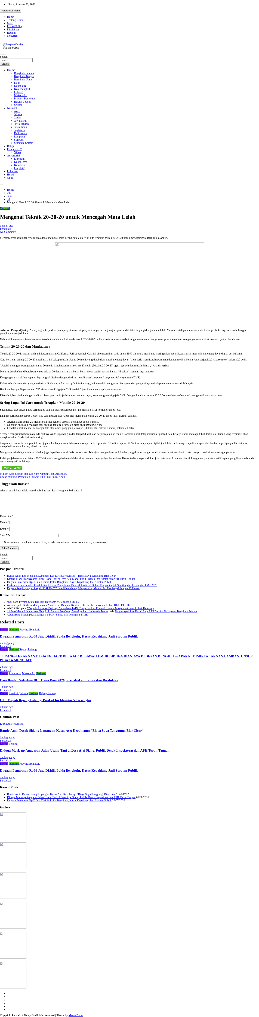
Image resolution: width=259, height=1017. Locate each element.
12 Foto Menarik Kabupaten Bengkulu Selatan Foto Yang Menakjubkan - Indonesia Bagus (57, 611)
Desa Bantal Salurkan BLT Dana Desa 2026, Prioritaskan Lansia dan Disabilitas (59, 680)
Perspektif (5, 228)
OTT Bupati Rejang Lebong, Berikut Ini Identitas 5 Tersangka (45, 700)
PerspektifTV (14, 149)
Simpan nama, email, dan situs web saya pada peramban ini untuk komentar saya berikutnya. (55, 542)
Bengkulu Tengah (24, 76)
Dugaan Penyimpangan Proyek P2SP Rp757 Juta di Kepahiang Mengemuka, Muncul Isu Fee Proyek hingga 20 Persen (73, 588)
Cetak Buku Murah (18, 614)
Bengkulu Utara (23, 79)
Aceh (17, 111)
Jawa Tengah (21, 123)
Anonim (11, 605)
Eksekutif (19, 158)
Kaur (17, 82)
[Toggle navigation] (1, 54)
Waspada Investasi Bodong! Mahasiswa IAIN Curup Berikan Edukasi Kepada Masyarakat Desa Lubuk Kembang (90, 608)
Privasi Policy (14, 26)
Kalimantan (20, 133)
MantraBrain (76, 1015)
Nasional (12, 107)
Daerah (11, 69)
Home (10, 16)
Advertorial (13, 155)
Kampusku (20, 165)
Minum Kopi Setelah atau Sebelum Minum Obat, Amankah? (33, 473)
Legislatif (19, 168)
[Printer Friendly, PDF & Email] (12, 468)
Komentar (6, 516)
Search (4, 56)
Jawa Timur (20, 126)
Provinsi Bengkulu (24, 98)
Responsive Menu (10, 10)
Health (10, 174)
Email (4, 528)
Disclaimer (13, 29)
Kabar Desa (20, 161)
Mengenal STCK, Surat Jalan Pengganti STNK (61, 614)
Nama (4, 522)
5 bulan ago (6, 686)
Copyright (12, 35)
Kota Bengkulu (22, 88)
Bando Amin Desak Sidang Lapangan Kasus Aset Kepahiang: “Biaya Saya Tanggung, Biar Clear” (62, 575)
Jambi (17, 117)
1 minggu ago (7, 737)
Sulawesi (19, 139)
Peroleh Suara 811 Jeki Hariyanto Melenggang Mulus (49, 601)
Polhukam (12, 171)
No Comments (8, 231)
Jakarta (18, 114)
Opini (10, 177)
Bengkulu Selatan (24, 73)
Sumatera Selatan (23, 142)
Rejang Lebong (22, 101)
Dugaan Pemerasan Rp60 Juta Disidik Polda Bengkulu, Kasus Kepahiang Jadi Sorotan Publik (59, 581)
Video (17, 152)
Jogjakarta (19, 130)
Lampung (19, 136)
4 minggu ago (7, 643)
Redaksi (11, 32)
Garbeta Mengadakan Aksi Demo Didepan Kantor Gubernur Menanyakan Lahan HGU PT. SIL (76, 605)
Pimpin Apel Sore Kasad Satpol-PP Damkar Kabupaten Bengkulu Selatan (156, 611)
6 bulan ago (6, 706)
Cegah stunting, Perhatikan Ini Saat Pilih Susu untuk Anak (32, 476)
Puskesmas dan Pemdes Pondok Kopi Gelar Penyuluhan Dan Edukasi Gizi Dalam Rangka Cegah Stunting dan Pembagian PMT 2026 (82, 585)
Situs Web (5, 535)
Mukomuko (20, 95)
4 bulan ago (6, 667)
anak (9, 601)
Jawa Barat (20, 120)
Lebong (18, 92)
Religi (10, 146)
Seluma (18, 104)
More (10, 23)
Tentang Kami (15, 19)
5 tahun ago (6, 225)
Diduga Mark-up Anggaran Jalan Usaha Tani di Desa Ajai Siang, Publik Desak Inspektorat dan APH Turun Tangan (71, 578)
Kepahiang (20, 85)
